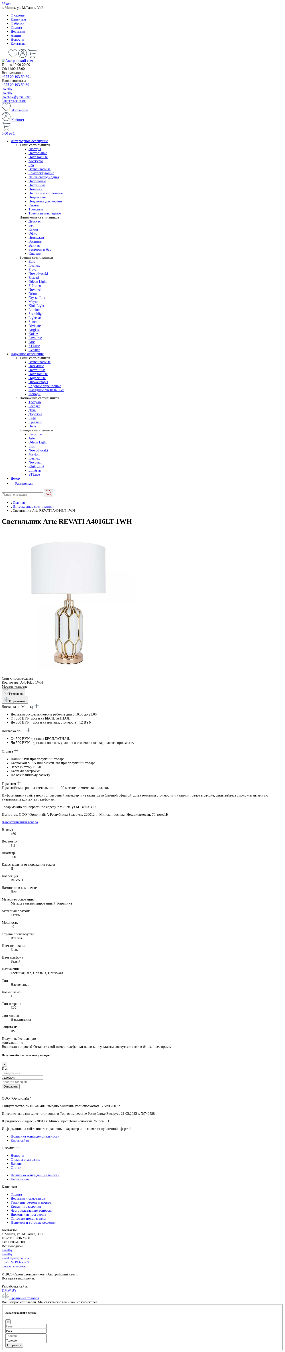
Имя (5, 1069)
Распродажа (23, 483)
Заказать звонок (14, 101)
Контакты (18, 43)
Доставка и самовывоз (28, 1198)
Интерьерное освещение (29, 141)
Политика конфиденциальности (35, 1136)
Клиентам (18, 19)
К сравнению (17, 701)
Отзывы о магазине (25, 1159)
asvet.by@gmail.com (16, 97)
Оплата (16, 27)
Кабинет (17, 120)
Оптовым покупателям (28, 1218)
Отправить (11, 1086)
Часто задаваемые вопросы (31, 1210)
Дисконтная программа (28, 1214)
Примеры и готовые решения (33, 1222)
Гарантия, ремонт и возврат (32, 1202)
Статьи (16, 1167)
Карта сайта (20, 1140)
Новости (17, 39)
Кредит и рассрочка (26, 1206)
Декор (15, 478)
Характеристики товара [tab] (20, 822)
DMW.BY (9, 1290)
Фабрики (17, 23)
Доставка (18, 31)
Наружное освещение (27, 354)
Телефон (8, 1077)
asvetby (7, 89)
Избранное (19, 110)
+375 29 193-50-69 (15, 77)
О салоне (17, 15)
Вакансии (18, 1163)
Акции (16, 35)
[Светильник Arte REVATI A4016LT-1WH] (68, 674)
